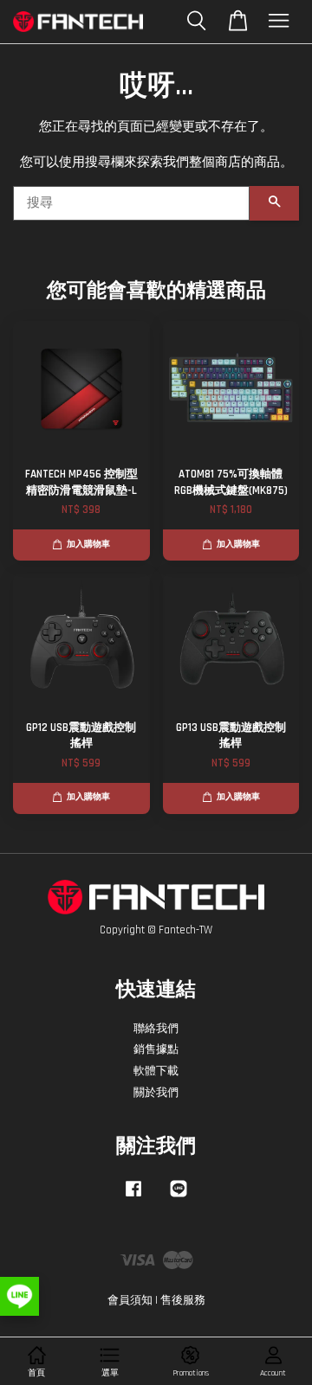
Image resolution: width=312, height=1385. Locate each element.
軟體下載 (156, 1071)
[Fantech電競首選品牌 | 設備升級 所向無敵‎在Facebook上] (133, 1197)
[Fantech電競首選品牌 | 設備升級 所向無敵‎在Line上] (178, 1197)
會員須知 (130, 1300)
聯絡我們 (156, 1029)
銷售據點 (156, 1049)
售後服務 (182, 1300)
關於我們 (156, 1093)
